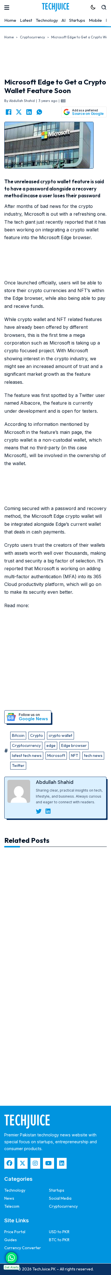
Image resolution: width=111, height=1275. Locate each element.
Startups (77, 20)
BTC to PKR (59, 1239)
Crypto (36, 735)
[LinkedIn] (29, 112)
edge (51, 745)
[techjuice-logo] (55, 7)
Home (10, 20)
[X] (19, 112)
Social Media (60, 1198)
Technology (47, 20)
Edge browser (74, 745)
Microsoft (56, 755)
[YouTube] (48, 1163)
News (9, 1198)
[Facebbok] (9, 1163)
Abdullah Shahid (54, 782)
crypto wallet (60, 735)
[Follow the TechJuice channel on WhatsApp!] (11, 1258)
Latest (26, 20)
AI (63, 20)
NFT (74, 755)
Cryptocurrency (32, 37)
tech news (93, 755)
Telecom (11, 1206)
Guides (10, 1239)
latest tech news (27, 755)
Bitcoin (18, 735)
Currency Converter (22, 1247)
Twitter (18, 765)
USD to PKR (59, 1231)
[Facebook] (8, 112)
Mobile (95, 20)
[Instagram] (35, 1163)
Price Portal (14, 1231)
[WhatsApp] (39, 112)
